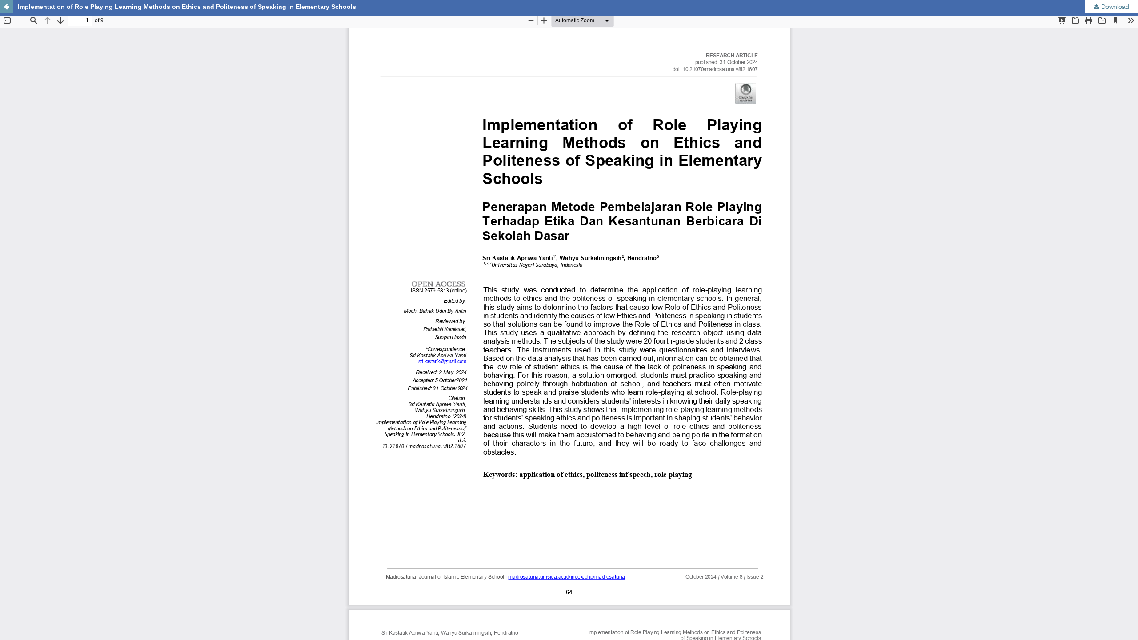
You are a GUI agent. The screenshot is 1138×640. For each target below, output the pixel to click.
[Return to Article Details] (6, 6)
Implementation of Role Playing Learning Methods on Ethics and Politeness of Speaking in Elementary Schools (187, 6)
